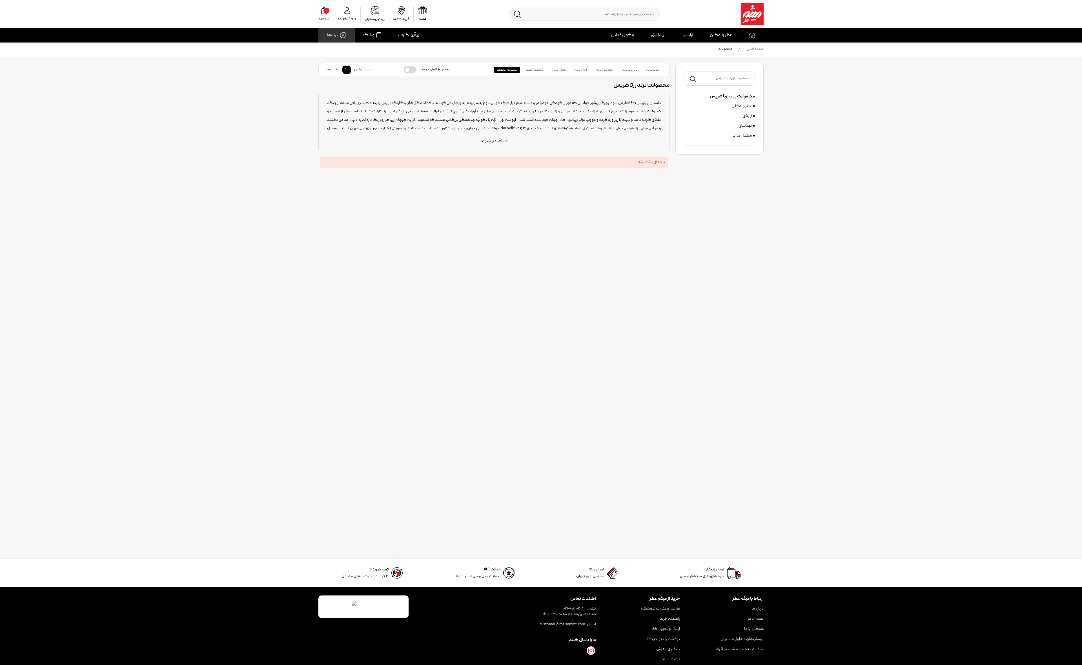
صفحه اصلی (755, 49)
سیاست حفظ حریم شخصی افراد (740, 649)
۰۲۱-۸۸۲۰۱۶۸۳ (574, 609)
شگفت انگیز (535, 70)
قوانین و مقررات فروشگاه (660, 609)
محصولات (725, 49)
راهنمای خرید (670, 619)
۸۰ (338, 69)
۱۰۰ (329, 69)
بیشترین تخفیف (507, 70)
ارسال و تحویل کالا (665, 629)
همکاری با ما (754, 629)
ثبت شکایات (670, 659)
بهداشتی (658, 35)
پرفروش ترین (604, 70)
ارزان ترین (580, 70)
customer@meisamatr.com (562, 624)
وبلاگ (368, 35)
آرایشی (687, 35)
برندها (332, 35)
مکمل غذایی (622, 35)
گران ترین (559, 70)
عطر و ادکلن (721, 35)
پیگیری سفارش (668, 649)
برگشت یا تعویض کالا (663, 639)
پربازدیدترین (629, 70)
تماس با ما (756, 619)
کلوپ (403, 35)
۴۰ (347, 69)
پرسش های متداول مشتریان (742, 639)
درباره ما (758, 609)
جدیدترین (653, 70)
